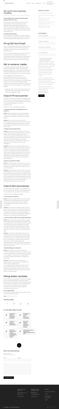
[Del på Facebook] (7, 304)
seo (16, 296)
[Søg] (54, 3)
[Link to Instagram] (54, 407)
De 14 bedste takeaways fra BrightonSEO (45, 12)
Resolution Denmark (26, 15)
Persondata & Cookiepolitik (48, 396)
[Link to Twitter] (50, 407)
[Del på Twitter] (14, 304)
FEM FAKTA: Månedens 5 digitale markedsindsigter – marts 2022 (44, 19)
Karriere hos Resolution (50, 391)
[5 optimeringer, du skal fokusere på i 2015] (1, 204)
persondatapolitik (49, 84)
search (18, 15)
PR (14, 296)
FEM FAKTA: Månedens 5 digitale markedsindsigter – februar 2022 (44, 27)
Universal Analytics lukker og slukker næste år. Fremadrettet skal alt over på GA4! (46, 23)
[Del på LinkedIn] (20, 304)
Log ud (46, 399)
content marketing (9, 296)
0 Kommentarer (13, 15)
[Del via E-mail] (27, 304)
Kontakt (46, 393)
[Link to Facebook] (52, 407)
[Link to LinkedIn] (48, 407)
